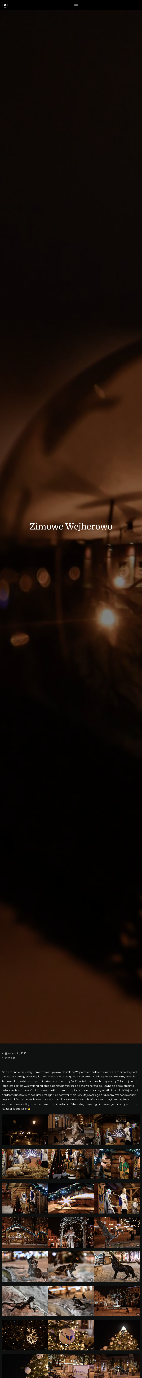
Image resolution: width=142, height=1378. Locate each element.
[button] (76, 5)
